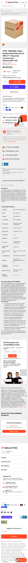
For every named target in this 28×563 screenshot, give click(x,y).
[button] (1, 2)
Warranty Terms (12, 141)
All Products (8, 11)
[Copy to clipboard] (24, 181)
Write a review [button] (14, 431)
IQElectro (9, 451)
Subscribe (14, 536)
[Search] (25, 6)
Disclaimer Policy (21, 407)
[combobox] (14, 6)
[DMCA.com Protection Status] (4, 523)
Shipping (4, 75)
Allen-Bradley (14, 64)
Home (2, 11)
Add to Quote (14, 92)
